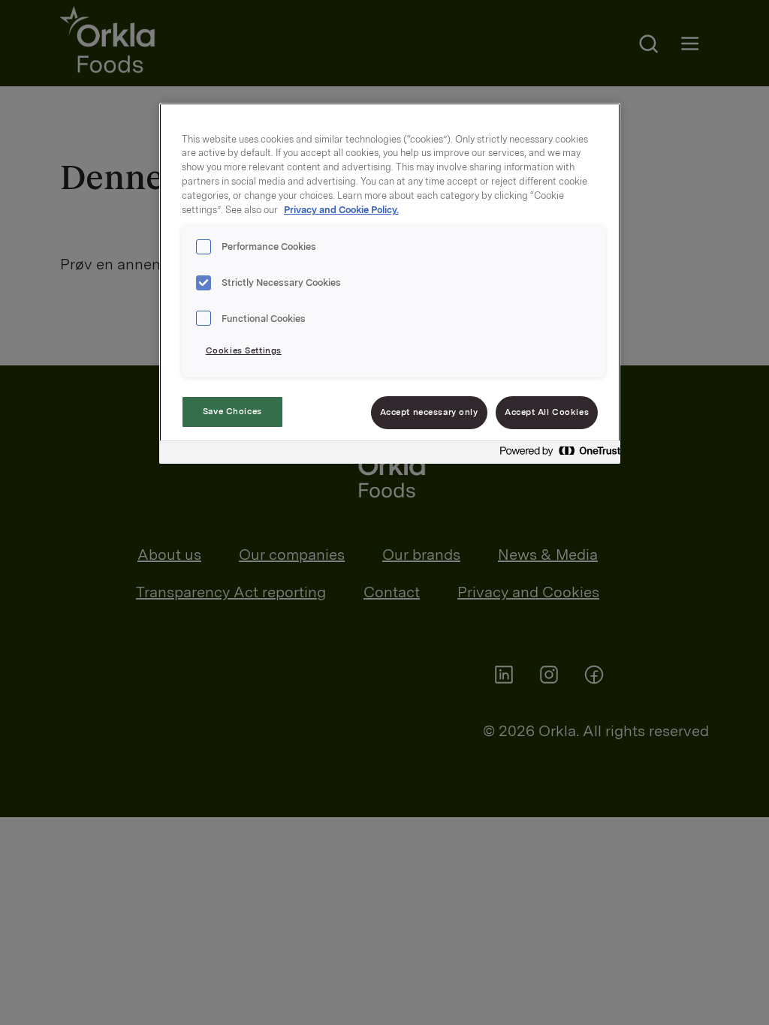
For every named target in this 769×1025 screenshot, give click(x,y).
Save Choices (232, 411)
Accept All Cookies (547, 412)
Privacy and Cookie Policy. (341, 209)
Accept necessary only (429, 412)
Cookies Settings (244, 350)
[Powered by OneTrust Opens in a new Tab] (556, 454)
